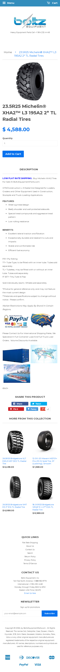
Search (30, 553)
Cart (54, 2)
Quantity (7, 138)
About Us (30, 546)
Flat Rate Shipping (30, 543)
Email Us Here (30, 593)
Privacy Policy (30, 560)
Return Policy (30, 557)
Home (8, 52)
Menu (10, 2)
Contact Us (30, 550)
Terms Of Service (30, 563)
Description (29, 169)
